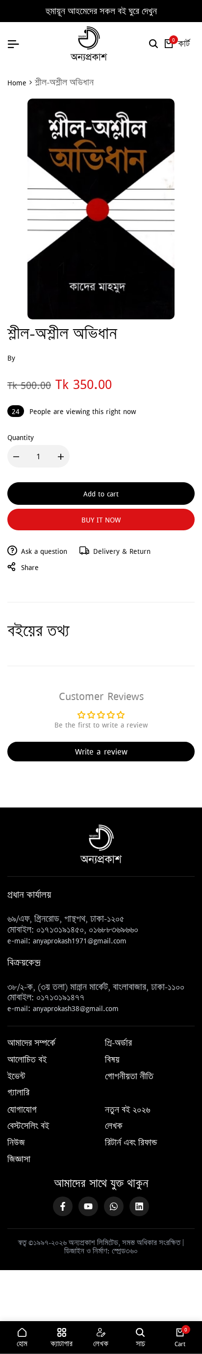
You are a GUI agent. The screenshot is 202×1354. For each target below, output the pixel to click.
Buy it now (101, 519)
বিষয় (112, 1060)
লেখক (114, 1126)
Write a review (101, 751)
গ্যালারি (18, 1093)
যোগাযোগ (22, 1110)
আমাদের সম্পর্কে (31, 1043)
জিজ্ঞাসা (18, 1160)
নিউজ (16, 1143)
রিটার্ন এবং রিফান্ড (131, 1143)
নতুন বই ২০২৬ (127, 1110)
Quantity (20, 437)
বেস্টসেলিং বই (28, 1126)
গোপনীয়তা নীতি (129, 1077)
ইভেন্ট (16, 1077)
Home (16, 82)
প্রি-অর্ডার (118, 1043)
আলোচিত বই (27, 1060)
